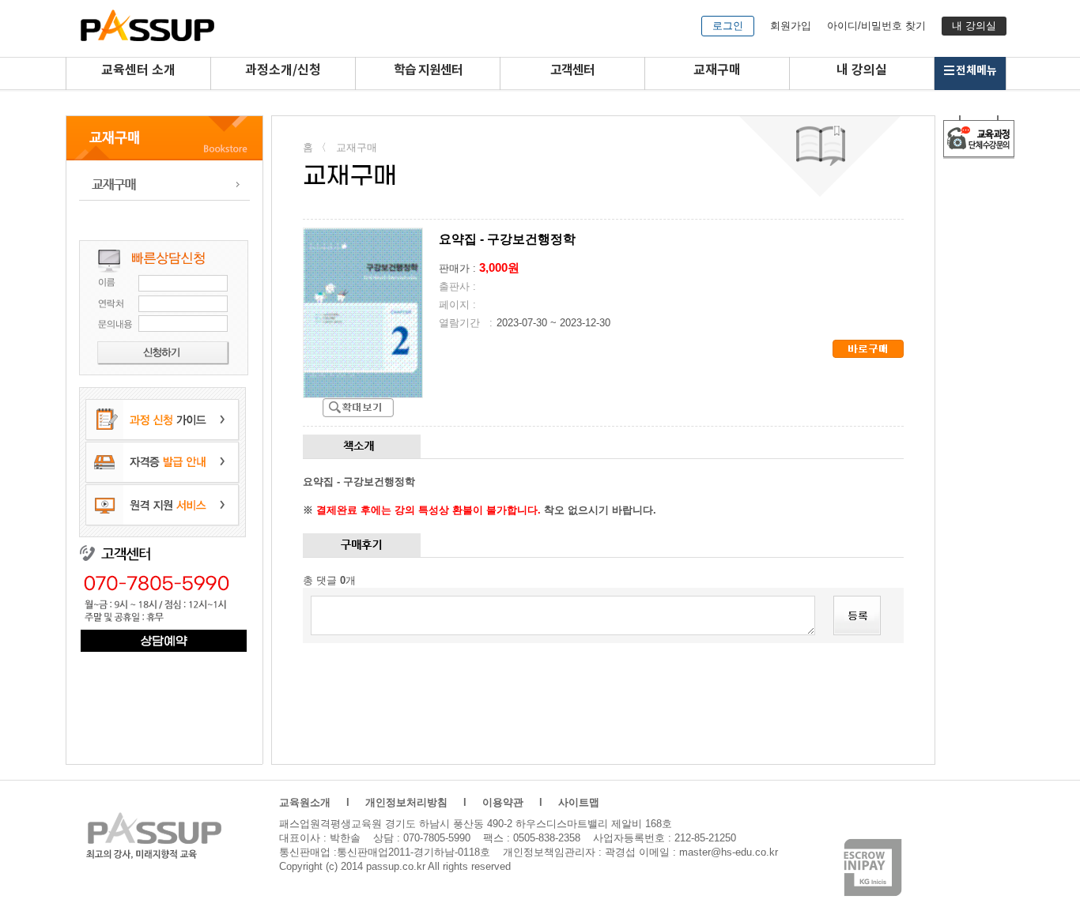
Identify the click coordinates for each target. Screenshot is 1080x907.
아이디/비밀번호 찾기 (876, 26)
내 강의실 (974, 26)
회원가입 (790, 26)
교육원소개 (304, 802)
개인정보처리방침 (406, 802)
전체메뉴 (976, 70)
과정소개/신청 (283, 70)
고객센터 (572, 70)
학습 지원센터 (428, 70)
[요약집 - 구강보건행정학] (358, 407)
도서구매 (164, 184)
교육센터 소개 (138, 70)
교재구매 (717, 70)
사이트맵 (578, 802)
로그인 (727, 26)
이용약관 (502, 802)
